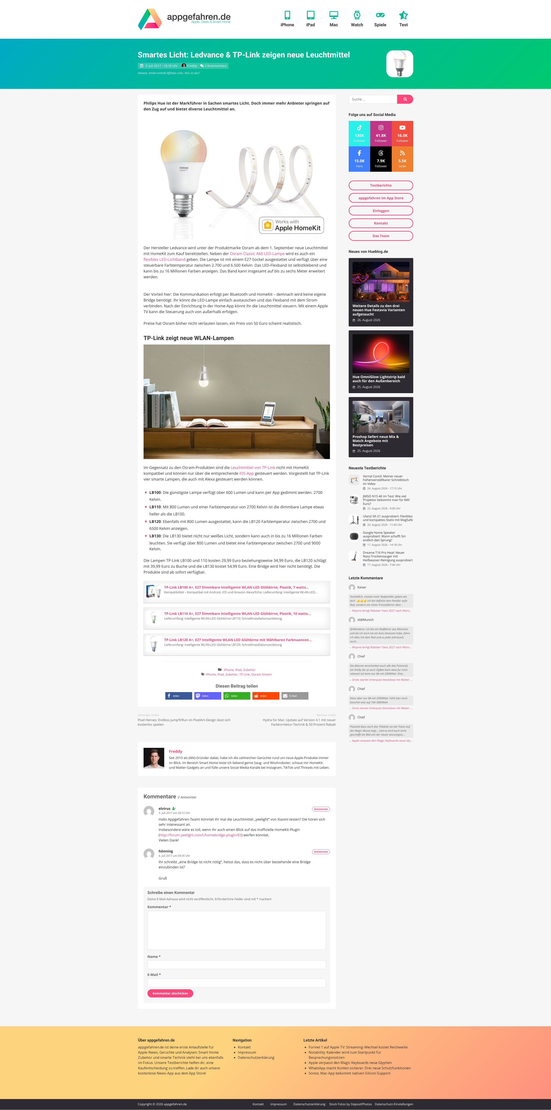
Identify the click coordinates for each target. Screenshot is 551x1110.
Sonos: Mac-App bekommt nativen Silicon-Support (349, 1073)
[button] (178, 696)
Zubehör (249, 670)
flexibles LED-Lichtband (165, 259)
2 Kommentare (215, 66)
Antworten (321, 809)
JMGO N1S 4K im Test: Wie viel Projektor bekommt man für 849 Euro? (386, 500)
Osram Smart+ (261, 674)
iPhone (229, 670)
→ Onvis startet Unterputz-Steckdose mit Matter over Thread (381, 680)
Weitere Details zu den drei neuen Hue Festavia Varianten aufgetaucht (379, 310)
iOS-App (246, 473)
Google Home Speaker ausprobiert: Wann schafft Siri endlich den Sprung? (384, 536)
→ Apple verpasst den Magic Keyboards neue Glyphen (381, 740)
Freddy (192, 66)
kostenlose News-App (156, 1073)
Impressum (247, 1052)
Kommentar (159, 906)
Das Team (381, 235)
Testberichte (381, 185)
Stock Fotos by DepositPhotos (350, 1104)
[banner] (184, 19)
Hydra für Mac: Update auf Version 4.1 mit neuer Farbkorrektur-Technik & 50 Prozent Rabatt (299, 722)
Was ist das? (192, 73)
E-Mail (154, 974)
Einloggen (381, 210)
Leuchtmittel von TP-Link (253, 467)
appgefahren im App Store (381, 198)
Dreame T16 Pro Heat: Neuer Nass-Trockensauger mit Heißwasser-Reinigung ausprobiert (388, 556)
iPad (238, 670)
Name (154, 956)
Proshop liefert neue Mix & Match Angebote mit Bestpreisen (376, 441)
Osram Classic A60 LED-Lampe (257, 253)
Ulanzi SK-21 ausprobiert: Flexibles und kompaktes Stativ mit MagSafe (388, 518)
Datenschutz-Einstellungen (394, 1104)
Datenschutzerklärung (256, 1057)
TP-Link (244, 674)
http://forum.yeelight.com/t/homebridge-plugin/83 (200, 835)
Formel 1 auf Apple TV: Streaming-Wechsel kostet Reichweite (358, 1047)
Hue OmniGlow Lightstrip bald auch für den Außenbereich (379, 379)
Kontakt (381, 223)
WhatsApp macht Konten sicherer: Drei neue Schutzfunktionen (360, 1068)
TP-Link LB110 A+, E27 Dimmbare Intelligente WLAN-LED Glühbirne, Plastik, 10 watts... (237, 613)
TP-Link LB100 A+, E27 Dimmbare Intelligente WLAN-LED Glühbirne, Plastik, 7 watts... (236, 587)
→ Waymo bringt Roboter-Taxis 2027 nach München (381, 610)
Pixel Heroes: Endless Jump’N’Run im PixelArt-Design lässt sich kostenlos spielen (184, 722)
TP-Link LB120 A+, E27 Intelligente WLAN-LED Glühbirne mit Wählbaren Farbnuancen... (238, 640)
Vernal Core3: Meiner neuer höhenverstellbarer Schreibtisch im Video (386, 480)
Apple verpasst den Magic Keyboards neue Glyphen (350, 1063)
